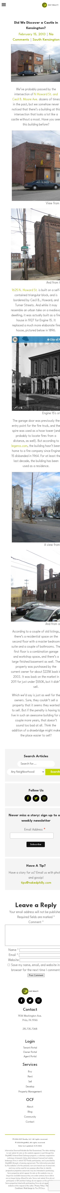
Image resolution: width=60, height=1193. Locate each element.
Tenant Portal (30, 1048)
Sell (30, 1081)
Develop (30, 1087)
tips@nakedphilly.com (36, 882)
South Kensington (46, 39)
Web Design (28, 1188)
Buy (30, 1071)
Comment (36, 922)
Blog (30, 1112)
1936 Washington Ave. (30, 1016)
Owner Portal (30, 1052)
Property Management (30, 1092)
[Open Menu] (4, 5)
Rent (30, 1076)
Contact (30, 1122)
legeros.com (20, 446)
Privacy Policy (39, 1186)
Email (13, 955)
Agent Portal (30, 1056)
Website (13, 960)
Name (13, 950)
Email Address (35, 830)
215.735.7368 (30, 1029)
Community (30, 1117)
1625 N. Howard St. (25, 290)
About (30, 1107)
